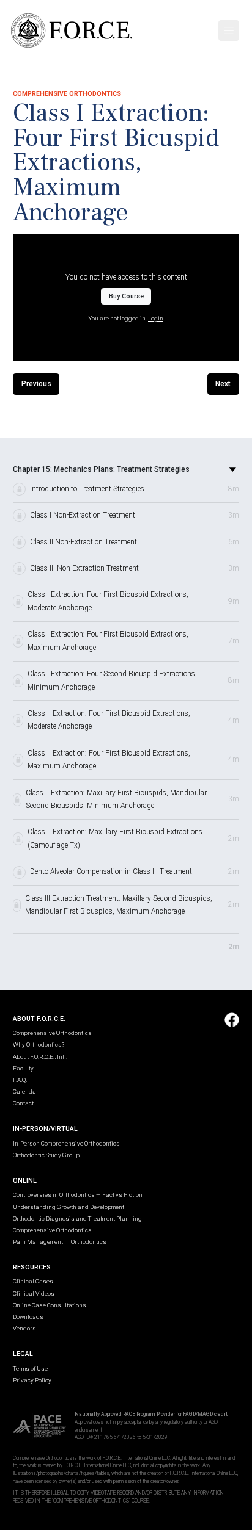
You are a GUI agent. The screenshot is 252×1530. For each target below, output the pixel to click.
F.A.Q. (20, 1080)
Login (155, 318)
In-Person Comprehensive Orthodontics (66, 1143)
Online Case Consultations (49, 1305)
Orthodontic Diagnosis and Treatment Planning (77, 1218)
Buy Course (126, 296)
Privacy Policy (32, 1380)
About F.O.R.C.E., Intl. (40, 1056)
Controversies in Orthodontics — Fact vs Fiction (78, 1194)
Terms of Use (30, 1368)
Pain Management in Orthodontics (59, 1241)
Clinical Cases (33, 1281)
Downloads (28, 1316)
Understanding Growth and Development (68, 1206)
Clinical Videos (33, 1293)
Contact (23, 1103)
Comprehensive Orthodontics (52, 1033)
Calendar (26, 1091)
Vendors (24, 1328)
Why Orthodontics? (38, 1044)
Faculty (23, 1068)
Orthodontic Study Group (46, 1155)
